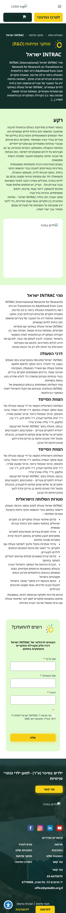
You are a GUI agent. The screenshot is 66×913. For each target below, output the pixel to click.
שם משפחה (48, 675)
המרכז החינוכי (23, 862)
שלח (33, 737)
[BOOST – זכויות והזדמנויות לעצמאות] (17, 17)
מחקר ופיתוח (36, 35)
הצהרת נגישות (25, 904)
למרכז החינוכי (48, 17)
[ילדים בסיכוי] (15, 6)
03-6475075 (55, 876)
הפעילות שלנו (55, 35)
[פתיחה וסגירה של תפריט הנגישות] (8, 904)
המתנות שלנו (54, 856)
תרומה (58, 844)
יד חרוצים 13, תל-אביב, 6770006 (42, 882)
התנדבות (57, 850)
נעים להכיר (25, 844)
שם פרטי (49, 659)
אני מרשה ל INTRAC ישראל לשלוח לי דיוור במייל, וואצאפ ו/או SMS (33, 717)
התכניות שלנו (23, 850)
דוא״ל (51, 692)
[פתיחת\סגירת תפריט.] (59, 6)
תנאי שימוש (42, 904)
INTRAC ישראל (15, 35)
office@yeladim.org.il (49, 888)
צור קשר (49, 789)
